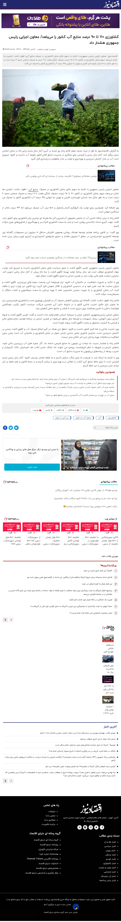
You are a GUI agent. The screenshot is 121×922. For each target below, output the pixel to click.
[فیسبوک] (5, 428)
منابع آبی (33, 189)
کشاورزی (112, 417)
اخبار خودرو (111, 859)
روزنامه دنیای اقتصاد (49, 844)
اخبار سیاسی (110, 846)
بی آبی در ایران (61, 417)
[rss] (79, 827)
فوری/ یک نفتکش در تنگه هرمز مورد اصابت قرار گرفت (90, 599)
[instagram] (91, 827)
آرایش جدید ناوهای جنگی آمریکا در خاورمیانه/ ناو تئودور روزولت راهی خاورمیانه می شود (80, 766)
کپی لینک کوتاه (111, 427)
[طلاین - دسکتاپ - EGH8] (60, 20)
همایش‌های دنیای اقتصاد (47, 868)
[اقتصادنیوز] (91, 808)
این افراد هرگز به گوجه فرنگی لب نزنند (97, 584)
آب (99, 417)
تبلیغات (51, 811)
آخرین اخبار (110, 727)
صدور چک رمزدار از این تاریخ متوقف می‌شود (97, 739)
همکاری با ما (49, 820)
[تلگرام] (16, 428)
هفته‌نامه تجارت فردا (49, 854)
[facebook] (102, 827)
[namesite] (111, 4)
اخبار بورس (111, 850)
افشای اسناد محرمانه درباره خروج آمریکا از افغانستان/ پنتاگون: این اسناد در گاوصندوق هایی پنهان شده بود (69, 577)
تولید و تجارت (42, 49)
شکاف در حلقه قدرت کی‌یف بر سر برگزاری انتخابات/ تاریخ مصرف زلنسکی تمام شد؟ (82, 751)
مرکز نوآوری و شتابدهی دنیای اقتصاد (41, 873)
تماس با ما (50, 815)
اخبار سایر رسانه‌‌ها (107, 880)
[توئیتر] (11, 428)
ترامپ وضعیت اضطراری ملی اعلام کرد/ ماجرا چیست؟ (91, 613)
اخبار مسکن (111, 854)
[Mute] (68, 468)
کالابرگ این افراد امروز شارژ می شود (98, 570)
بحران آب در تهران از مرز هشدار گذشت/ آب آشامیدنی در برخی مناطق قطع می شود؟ (79, 395)
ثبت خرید (32, 467)
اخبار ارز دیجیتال (108, 876)
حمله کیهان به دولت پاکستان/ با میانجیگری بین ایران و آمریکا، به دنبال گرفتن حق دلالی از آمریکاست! (71, 606)
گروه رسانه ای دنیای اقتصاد (46, 840)
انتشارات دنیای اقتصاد (48, 863)
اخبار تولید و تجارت (107, 867)
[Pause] (64, 468)
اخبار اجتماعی (110, 872)
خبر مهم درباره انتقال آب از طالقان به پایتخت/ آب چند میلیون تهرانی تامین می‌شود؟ (79, 383)
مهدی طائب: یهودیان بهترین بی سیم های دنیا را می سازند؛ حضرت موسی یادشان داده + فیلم (77, 733)
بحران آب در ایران (83, 417)
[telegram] (85, 827)
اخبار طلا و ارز (110, 842)
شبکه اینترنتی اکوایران (48, 849)
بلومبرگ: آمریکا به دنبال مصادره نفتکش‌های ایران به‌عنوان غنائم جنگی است (85, 745)
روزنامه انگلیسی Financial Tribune (42, 858)
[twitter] (96, 827)
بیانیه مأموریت (48, 824)
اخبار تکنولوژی (109, 863)
